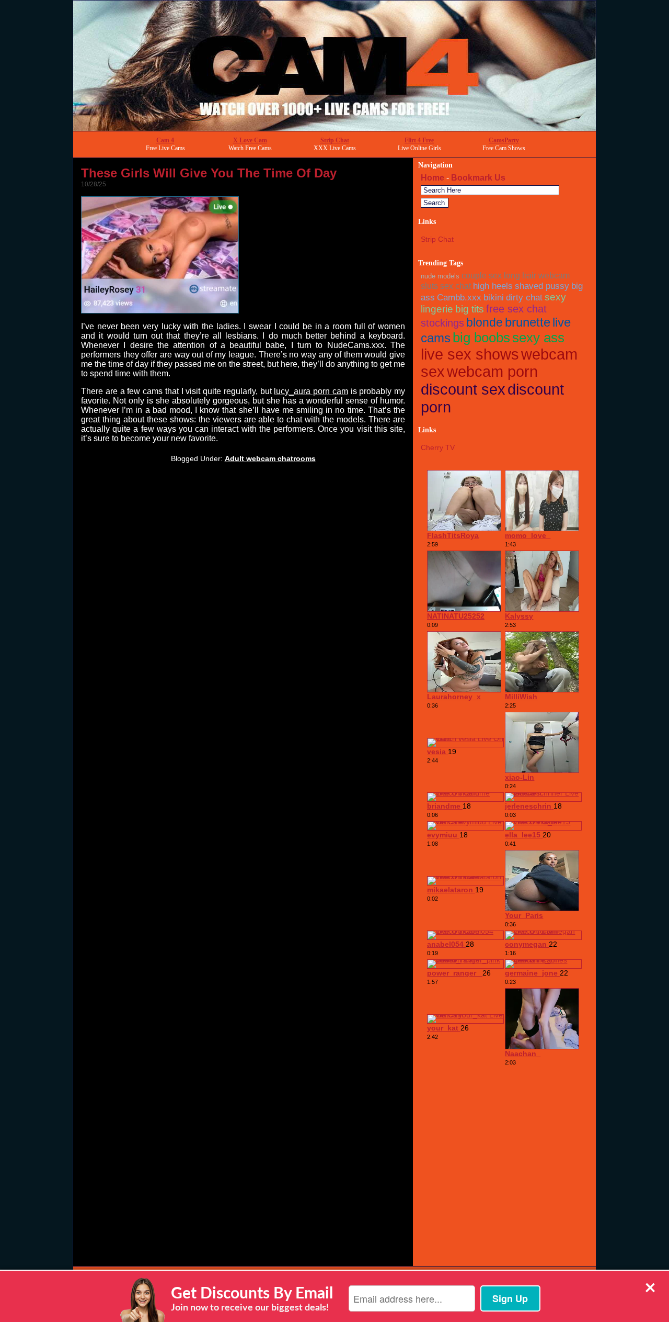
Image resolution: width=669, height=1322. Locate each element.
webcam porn (492, 371)
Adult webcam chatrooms (270, 458)
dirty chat (524, 297)
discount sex (463, 389)
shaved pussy (542, 286)
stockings (442, 323)
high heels (493, 286)
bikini (493, 297)
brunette (527, 322)
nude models (440, 276)
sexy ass (538, 337)
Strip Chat (334, 140)
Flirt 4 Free (419, 140)
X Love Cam (250, 140)
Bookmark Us (478, 177)
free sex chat (516, 309)
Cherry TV (438, 447)
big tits (469, 309)
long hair (520, 275)
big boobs (481, 337)
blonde (484, 322)
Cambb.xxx (459, 297)
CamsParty (504, 140)
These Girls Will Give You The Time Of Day (209, 173)
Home (432, 177)
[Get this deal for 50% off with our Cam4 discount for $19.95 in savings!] (334, 128)
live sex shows (470, 354)
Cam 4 (165, 140)
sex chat (455, 286)
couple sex (482, 275)
